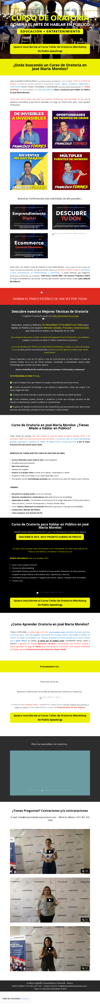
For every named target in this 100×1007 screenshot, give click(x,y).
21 (70, 790)
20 (68, 790)
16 (60, 790)
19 (66, 790)
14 (56, 790)
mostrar (25, 999)
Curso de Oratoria (46, 89)
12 (52, 790)
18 (64, 790)
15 (58, 790)
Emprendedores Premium (53, 983)
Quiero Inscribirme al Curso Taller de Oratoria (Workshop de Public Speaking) (50, 49)
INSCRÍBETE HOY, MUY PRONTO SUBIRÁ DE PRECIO (50, 537)
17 (62, 790)
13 (54, 790)
